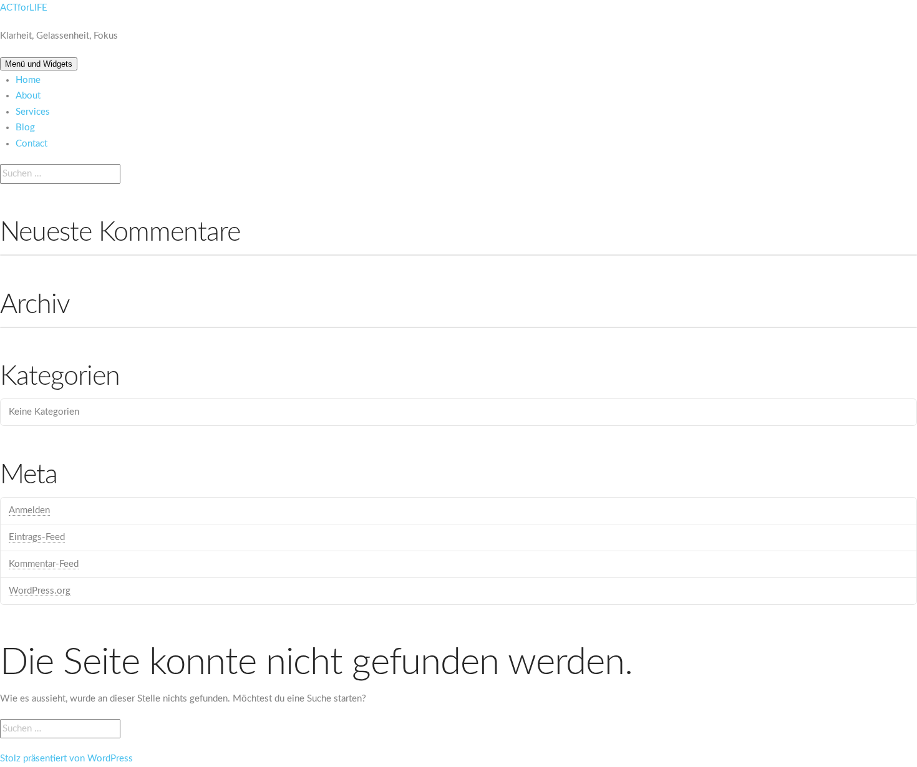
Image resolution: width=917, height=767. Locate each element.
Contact (31, 143)
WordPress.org (39, 591)
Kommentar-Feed (44, 564)
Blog (25, 127)
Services (33, 112)
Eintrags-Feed (37, 537)
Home (28, 80)
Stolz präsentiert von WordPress (66, 758)
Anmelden (29, 510)
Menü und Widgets (38, 64)
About (28, 95)
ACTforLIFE (23, 7)
